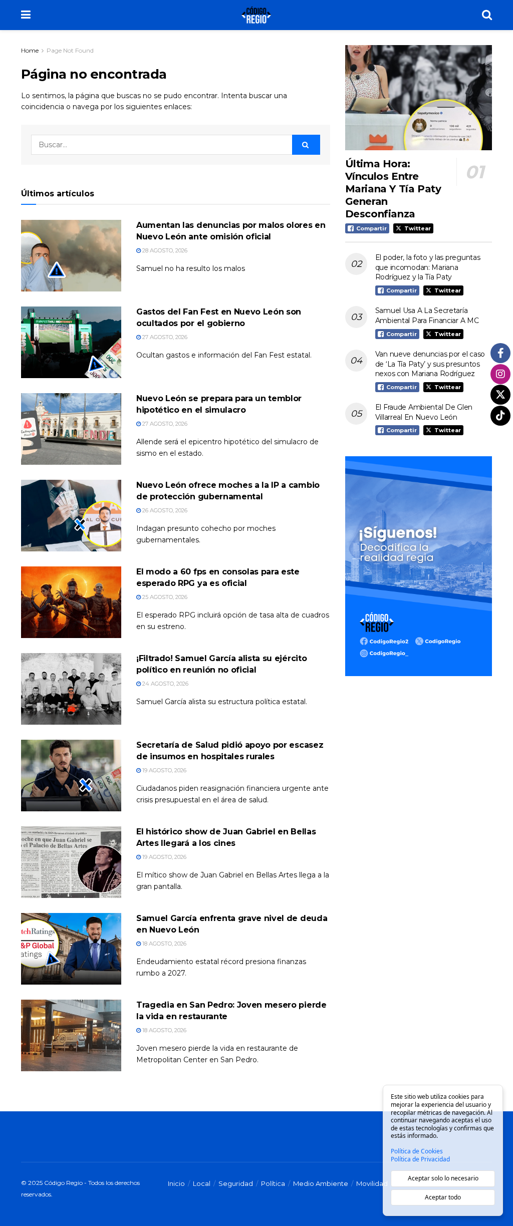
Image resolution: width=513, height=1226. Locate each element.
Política (273, 1183)
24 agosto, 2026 (164, 683)
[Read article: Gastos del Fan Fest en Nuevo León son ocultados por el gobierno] (71, 342)
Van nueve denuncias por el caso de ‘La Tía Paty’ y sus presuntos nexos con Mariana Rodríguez (430, 364)
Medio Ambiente (320, 1183)
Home (30, 50)
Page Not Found (70, 50)
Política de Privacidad (420, 1159)
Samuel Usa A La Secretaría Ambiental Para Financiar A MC (427, 315)
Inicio (176, 1183)
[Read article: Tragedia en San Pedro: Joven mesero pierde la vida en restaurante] (71, 1035)
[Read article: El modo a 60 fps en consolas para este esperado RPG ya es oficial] (71, 602)
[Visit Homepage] (256, 15)
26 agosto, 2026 (164, 510)
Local (201, 1183)
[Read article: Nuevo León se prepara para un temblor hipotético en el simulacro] (71, 429)
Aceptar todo (443, 1197)
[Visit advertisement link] (418, 566)
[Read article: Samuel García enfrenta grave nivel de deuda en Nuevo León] (71, 949)
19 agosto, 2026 (163, 770)
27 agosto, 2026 (164, 337)
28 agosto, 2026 (164, 250)
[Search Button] (487, 15)
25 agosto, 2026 (164, 596)
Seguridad (235, 1183)
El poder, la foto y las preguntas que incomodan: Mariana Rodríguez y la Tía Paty (427, 267)
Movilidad (372, 1183)
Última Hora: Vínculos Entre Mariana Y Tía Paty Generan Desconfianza (393, 189)
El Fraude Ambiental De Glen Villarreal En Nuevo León (423, 412)
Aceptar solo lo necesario (443, 1178)
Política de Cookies (417, 1151)
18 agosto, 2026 (163, 943)
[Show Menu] (26, 15)
